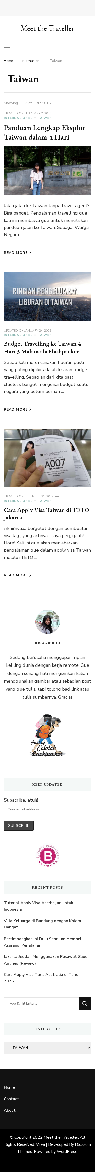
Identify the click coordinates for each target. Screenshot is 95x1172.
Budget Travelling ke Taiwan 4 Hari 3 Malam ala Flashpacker (42, 347)
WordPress (67, 1151)
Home (9, 1087)
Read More (16, 252)
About (10, 1110)
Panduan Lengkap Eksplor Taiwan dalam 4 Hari (45, 132)
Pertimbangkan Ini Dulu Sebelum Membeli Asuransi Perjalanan (43, 942)
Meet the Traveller (47, 28)
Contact (11, 1099)
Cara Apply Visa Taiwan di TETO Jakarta (46, 513)
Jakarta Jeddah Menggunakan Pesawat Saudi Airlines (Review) (46, 960)
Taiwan (45, 118)
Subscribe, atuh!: (21, 800)
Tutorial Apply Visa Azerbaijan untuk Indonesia (38, 906)
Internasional (18, 118)
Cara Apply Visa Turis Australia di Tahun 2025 (42, 978)
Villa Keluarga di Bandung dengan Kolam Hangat (42, 924)
